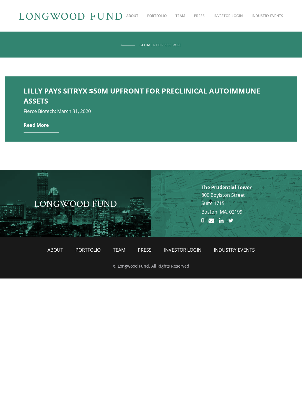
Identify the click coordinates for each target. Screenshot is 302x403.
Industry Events (267, 15)
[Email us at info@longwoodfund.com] (211, 221)
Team (180, 15)
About (132, 15)
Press (199, 15)
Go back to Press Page (160, 44)
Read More (36, 125)
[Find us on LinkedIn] (221, 221)
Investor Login (228, 15)
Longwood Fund (75, 203)
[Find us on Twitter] (230, 221)
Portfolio (157, 15)
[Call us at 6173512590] (202, 221)
